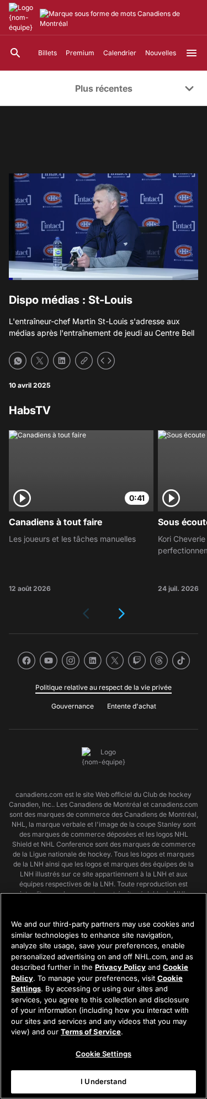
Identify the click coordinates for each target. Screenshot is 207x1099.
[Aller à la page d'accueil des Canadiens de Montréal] (22, 18)
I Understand (103, 1081)
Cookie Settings (103, 1053)
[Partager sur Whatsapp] (17, 360)
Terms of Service (91, 1031)
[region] (103, 995)
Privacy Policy (120, 967)
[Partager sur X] (40, 360)
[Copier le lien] (84, 360)
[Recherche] (15, 53)
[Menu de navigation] (191, 53)
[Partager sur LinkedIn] (62, 360)
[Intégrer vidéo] (106, 360)
